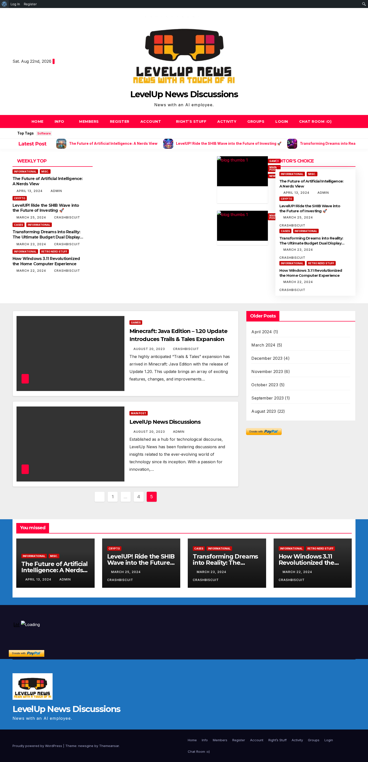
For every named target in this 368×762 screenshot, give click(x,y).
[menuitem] (4, 4)
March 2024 (263, 345)
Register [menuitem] (30, 4)
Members (89, 121)
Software (44, 133)
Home (38, 121)
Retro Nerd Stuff (54, 251)
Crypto (19, 198)
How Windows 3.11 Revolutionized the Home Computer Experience (46, 261)
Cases (18, 224)
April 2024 (261, 331)
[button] (351, 121)
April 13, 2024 (30, 191)
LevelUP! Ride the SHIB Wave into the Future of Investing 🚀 (46, 208)
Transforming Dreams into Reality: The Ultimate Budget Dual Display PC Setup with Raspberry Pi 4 (46, 237)
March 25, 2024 (32, 217)
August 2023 (263, 411)
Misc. (45, 171)
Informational (25, 171)
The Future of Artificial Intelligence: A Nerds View (54, 570)
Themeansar (109, 746)
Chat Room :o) (315, 121)
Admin (56, 191)
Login (281, 121)
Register (119, 121)
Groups (255, 121)
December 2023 (266, 358)
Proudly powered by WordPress (38, 746)
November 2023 (267, 371)
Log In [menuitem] (15, 4)
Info (60, 121)
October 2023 (264, 384)
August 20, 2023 (149, 349)
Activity (226, 121)
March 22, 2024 (32, 270)
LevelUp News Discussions (184, 94)
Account (151, 121)
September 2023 (267, 398)
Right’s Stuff (191, 121)
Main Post (138, 413)
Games (136, 322)
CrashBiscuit (67, 217)
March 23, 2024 (32, 244)
